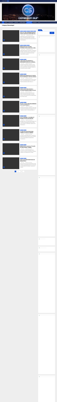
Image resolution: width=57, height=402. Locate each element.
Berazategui (24, 45)
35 (21, 171)
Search (40, 30)
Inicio (6, 22)
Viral (39, 22)
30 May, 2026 (22, 162)
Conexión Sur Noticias (29, 35)
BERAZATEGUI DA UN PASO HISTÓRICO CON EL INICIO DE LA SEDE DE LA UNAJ (28, 48)
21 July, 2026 (22, 78)
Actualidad (11, 22)
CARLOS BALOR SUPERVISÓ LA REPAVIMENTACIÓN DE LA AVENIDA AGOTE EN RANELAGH (27, 62)
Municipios (29, 22)
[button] (54, 22)
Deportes (16, 22)
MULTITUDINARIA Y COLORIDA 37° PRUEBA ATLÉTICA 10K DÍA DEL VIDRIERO (27, 118)
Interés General (22, 22)
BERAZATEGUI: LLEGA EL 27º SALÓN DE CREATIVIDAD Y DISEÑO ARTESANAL (27, 147)
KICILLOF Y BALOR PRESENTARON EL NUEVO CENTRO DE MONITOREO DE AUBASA (28, 34)
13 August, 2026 (23, 35)
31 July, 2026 (22, 63)
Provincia (35, 22)
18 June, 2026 (23, 106)
